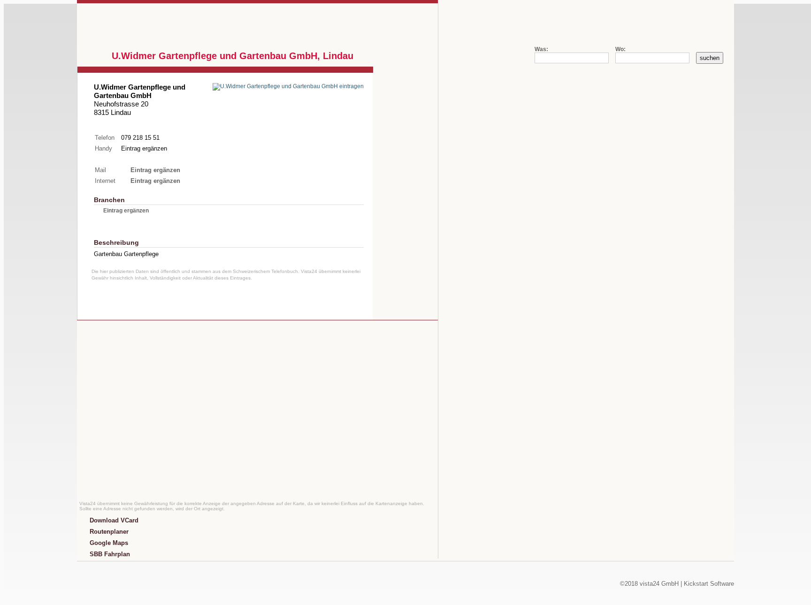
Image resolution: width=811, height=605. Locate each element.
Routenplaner (109, 531)
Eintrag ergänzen (144, 148)
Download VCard (114, 520)
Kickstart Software (709, 583)
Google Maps (109, 542)
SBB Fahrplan (110, 554)
